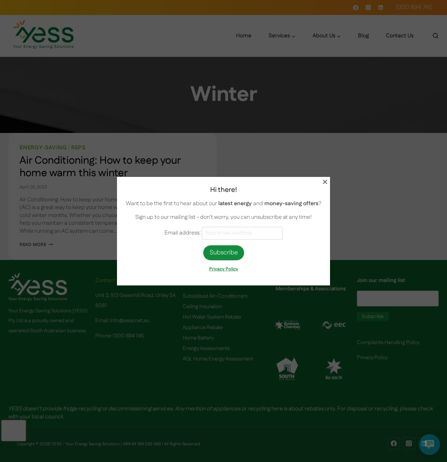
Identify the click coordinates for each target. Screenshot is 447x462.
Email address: (183, 233)
